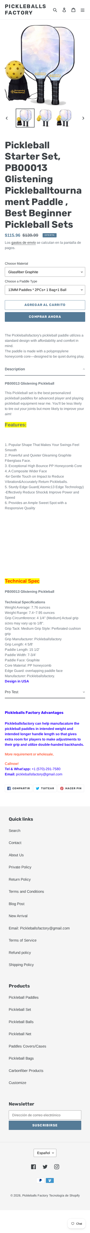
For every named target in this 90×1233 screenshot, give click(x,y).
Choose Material (16, 263)
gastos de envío (23, 242)
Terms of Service (22, 940)
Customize (17, 1083)
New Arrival (18, 916)
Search (14, 831)
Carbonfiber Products (26, 1071)
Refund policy (20, 953)
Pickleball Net (20, 1034)
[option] (25, 118)
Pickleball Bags (21, 1058)
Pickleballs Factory (25, 9)
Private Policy (20, 867)
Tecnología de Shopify (64, 1195)
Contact (15, 843)
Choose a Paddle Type (21, 281)
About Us (16, 855)
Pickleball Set (20, 1009)
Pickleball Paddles (24, 997)
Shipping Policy (21, 965)
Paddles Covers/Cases (27, 1046)
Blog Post (16, 904)
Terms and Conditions (26, 891)
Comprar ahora (45, 317)
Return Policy (20, 879)
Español (43, 1153)
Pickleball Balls (21, 1022)
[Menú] (82, 10)
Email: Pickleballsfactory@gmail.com (39, 928)
